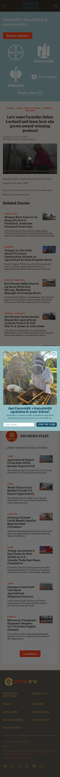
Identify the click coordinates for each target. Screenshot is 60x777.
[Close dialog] (54, 354)
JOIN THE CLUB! (46, 424)
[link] (30, 378)
